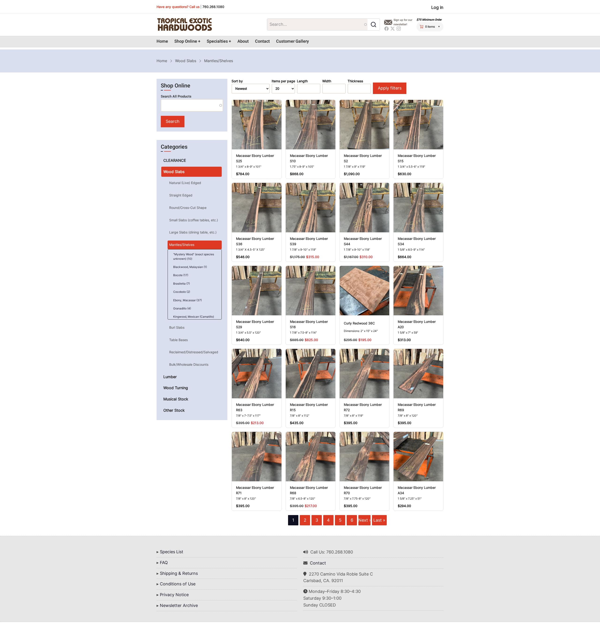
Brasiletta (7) (181, 283)
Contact (262, 41)
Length (302, 81)
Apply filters (389, 88)
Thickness (355, 81)
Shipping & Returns (179, 573)
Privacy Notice (174, 594)
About (243, 41)
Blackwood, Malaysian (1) (190, 267)
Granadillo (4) (182, 308)
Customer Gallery (292, 41)
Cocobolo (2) (181, 292)
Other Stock (174, 410)
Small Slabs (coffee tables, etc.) (193, 220)
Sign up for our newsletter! (403, 22)
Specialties (217, 41)
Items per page (283, 81)
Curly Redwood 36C (359, 323)
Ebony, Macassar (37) (187, 300)
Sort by (237, 81)
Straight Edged (180, 195)
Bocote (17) (180, 275)
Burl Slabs (176, 327)
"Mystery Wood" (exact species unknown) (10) (193, 256)
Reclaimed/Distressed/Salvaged (193, 352)
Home (162, 41)
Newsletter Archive (179, 605)
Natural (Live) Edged (185, 183)
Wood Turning (175, 387)
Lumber (170, 376)
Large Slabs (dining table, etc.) (193, 232)
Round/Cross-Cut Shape (187, 208)
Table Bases (178, 340)
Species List (171, 551)
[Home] (184, 25)
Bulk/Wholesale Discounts (188, 364)
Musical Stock (175, 399)
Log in (437, 7)
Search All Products (176, 96)
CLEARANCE (174, 160)
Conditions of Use (177, 583)
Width (326, 81)
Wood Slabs (185, 60)
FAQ (164, 562)
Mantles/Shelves (181, 245)
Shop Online (185, 41)
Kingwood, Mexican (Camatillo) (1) (193, 319)
